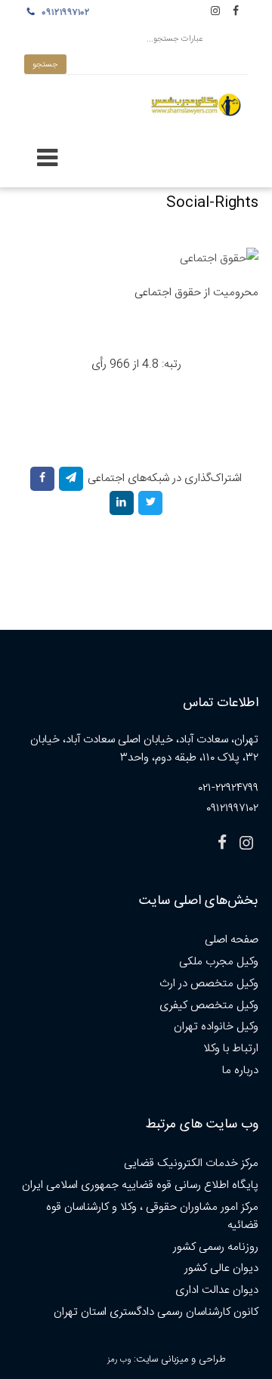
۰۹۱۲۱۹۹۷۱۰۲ (64, 13)
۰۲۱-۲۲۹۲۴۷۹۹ (228, 788)
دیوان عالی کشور (221, 1268)
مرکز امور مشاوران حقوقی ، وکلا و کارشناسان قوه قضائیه (152, 1216)
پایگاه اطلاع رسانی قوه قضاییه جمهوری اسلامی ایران (140, 1185)
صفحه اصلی (231, 939)
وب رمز (119, 1360)
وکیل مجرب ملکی (218, 961)
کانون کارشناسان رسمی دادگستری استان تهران (156, 1312)
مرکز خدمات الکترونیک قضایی (191, 1163)
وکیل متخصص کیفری (208, 1005)
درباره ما (240, 1070)
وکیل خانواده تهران (216, 1026)
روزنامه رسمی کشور (215, 1247)
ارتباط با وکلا (230, 1048)
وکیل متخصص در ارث (208, 983)
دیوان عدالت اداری (216, 1290)
